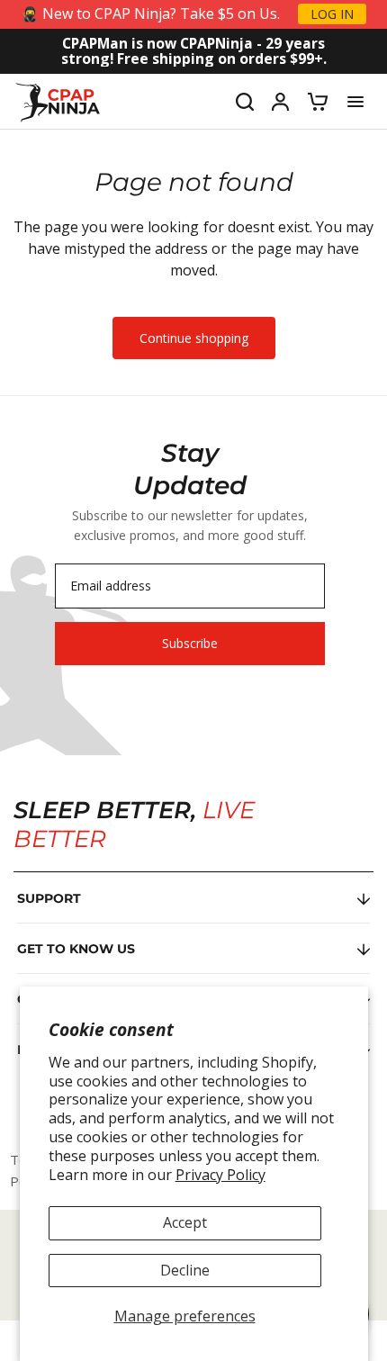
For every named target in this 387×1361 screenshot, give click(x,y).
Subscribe (190, 643)
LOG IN (332, 14)
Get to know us (76, 949)
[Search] (245, 102)
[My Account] (280, 102)
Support (49, 898)
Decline (185, 1270)
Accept (185, 1222)
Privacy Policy (221, 1175)
